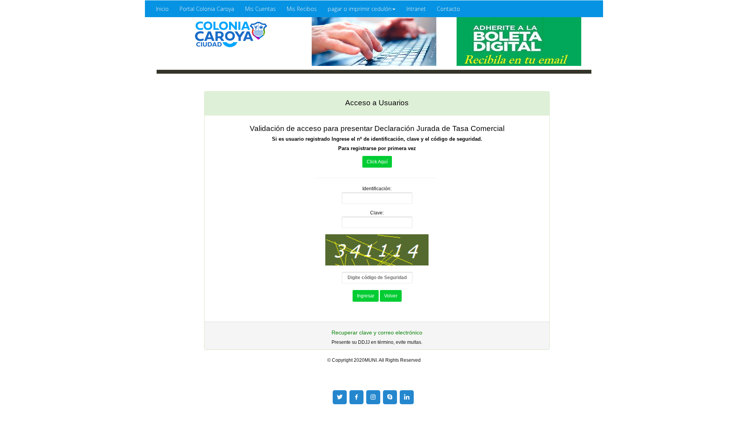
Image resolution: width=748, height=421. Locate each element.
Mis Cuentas (260, 9)
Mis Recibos (302, 9)
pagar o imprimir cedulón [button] (360, 9)
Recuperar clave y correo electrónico (377, 333)
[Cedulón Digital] (229, 34)
